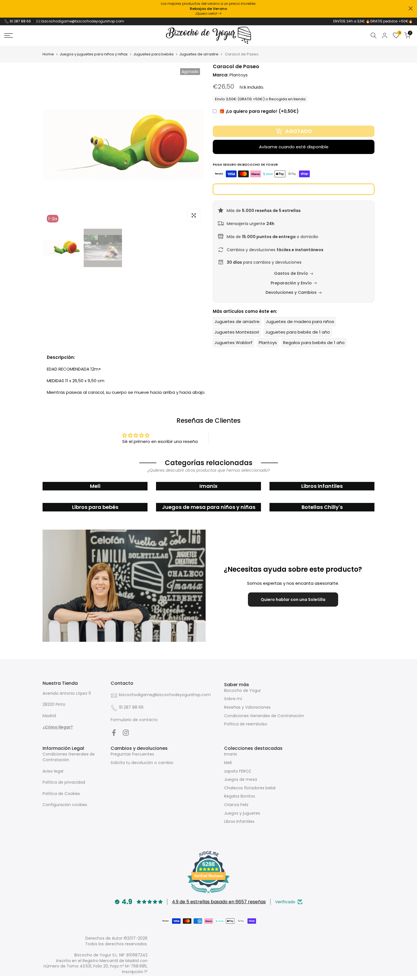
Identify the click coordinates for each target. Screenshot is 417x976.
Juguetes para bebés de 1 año (297, 332)
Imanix (230, 754)
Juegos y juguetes (242, 813)
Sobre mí (233, 699)
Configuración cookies (65, 805)
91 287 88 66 (20, 21)
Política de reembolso (245, 724)
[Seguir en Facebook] (114, 732)
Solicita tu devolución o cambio (142, 762)
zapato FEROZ (237, 771)
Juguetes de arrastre (198, 54)
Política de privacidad (64, 782)
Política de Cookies (61, 793)
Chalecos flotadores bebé (250, 788)
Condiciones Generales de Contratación (264, 716)
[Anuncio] (208, 8)
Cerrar (6, 8)
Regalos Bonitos (239, 796)
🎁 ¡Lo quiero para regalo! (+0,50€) (259, 111)
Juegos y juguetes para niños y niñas (94, 54)
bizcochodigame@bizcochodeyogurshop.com (82, 21)
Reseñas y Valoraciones (247, 707)
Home (48, 54)
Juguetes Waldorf (233, 343)
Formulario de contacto (134, 720)
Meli (228, 762)
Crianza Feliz (236, 805)
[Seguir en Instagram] (126, 732)
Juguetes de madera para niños (300, 321)
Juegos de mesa (240, 779)
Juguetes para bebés (153, 54)
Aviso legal (53, 771)
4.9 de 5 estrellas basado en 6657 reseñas (219, 901)
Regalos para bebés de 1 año (314, 343)
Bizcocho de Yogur (242, 690)
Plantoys (268, 343)
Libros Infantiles (239, 821)
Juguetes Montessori (236, 332)
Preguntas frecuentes (132, 754)
